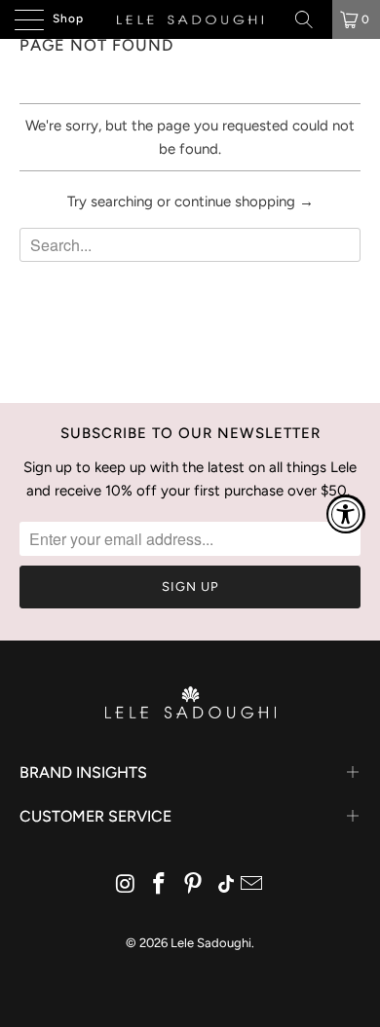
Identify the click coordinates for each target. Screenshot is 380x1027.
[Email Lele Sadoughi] (252, 885)
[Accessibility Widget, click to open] (345, 514)
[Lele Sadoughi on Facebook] (159, 885)
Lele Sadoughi (211, 942)
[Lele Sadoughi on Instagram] (125, 885)
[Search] (310, 19)
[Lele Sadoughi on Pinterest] (194, 885)
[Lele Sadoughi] (190, 19)
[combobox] (190, 245)
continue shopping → (244, 201)
